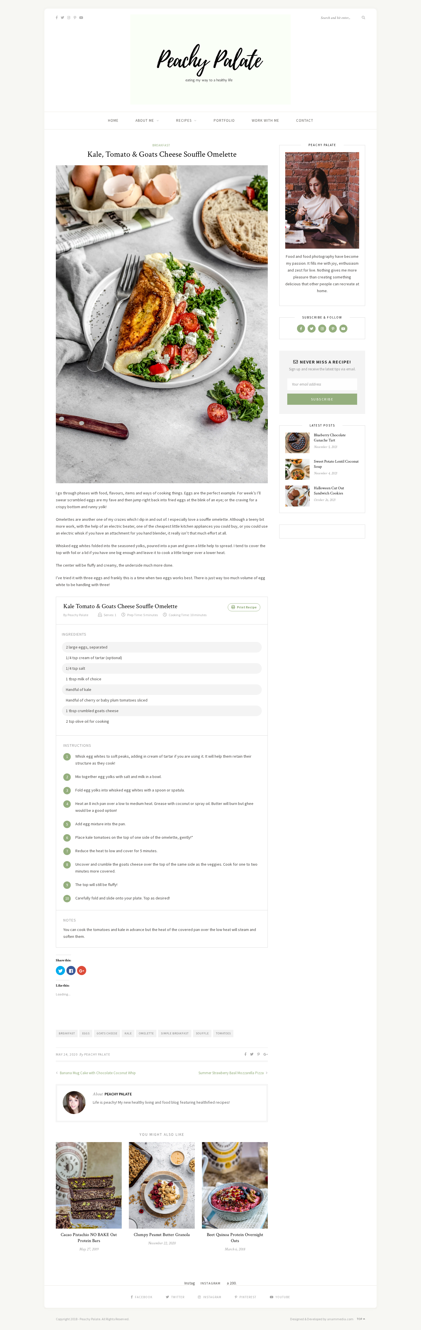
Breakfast (161, 145)
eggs (86, 1033)
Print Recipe (246, 607)
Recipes (184, 120)
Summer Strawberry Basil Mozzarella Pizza (231, 1072)
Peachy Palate (97, 1054)
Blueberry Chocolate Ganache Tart (330, 438)
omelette (146, 1033)
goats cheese (107, 1033)
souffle (202, 1033)
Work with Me (265, 120)
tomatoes (223, 1033)
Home (113, 120)
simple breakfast (175, 1033)
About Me (144, 120)
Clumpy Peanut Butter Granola (162, 1235)
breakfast (67, 1033)
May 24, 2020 (67, 1054)
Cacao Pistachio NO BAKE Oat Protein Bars (89, 1238)
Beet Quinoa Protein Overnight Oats (235, 1238)
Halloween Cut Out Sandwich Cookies (329, 491)
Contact (304, 120)
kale (128, 1033)
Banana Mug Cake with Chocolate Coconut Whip (97, 1072)
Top (360, 1319)
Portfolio (224, 120)
